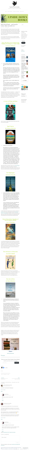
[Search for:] (24, 24)
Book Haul (5, 373)
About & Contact (9, 11)
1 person (4, 417)
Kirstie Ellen (6, 394)
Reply (1, 391)
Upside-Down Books (14, 7)
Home (6, 11)
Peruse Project (17, 165)
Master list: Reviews (16, 11)
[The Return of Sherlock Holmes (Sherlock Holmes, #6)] (27, 58)
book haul (5, 374)
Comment (17, 442)
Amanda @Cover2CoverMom (7, 403)
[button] (22, 87)
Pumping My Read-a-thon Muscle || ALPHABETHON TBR (4, 378)
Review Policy (22, 11)
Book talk (8, 373)
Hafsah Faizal (23, 61)
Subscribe (16, 362)
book (2, 374)
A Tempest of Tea (24, 60)
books (8, 374)
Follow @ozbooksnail (10, 353)
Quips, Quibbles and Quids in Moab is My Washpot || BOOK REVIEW (16, 378)
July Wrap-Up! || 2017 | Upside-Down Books (9, 432)
